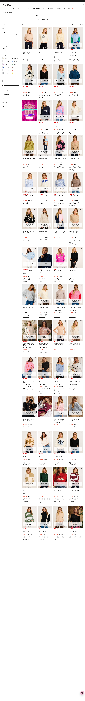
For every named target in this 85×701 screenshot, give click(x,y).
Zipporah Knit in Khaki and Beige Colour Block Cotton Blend (29, 492)
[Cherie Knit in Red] (60, 477)
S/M (24, 59)
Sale (73, 8)
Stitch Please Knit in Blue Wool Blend (28, 196)
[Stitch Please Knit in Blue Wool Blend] (29, 182)
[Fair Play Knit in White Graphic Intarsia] (45, 182)
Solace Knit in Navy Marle (75, 87)
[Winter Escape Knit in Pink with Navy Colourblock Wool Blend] (60, 218)
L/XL (27, 59)
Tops (28, 8)
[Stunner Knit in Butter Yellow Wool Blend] (60, 38)
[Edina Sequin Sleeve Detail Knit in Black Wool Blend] (75, 257)
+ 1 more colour (72, 55)
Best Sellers (50, 8)
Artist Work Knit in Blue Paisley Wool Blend (59, 196)
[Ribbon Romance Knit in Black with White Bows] (29, 218)
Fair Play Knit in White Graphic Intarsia (43, 196)
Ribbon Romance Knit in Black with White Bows (28, 232)
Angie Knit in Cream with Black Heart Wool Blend (74, 380)
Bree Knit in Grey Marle (28, 307)
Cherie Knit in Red (58, 490)
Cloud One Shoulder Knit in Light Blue (60, 380)
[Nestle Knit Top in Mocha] (75, 182)
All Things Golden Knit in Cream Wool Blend (74, 124)
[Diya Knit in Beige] (60, 517)
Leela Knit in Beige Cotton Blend (29, 455)
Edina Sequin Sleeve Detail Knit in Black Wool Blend (75, 271)
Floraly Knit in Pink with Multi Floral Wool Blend (59, 271)
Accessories (58, 8)
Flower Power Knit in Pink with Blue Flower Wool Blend (59, 125)
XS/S (55, 203)
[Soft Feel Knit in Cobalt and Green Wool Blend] (75, 38)
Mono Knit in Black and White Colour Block (44, 530)
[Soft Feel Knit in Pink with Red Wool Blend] (75, 294)
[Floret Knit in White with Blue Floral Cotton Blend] (60, 442)
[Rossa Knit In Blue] (60, 74)
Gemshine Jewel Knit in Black (44, 380)
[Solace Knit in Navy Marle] (75, 74)
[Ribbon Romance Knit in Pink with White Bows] (45, 330)
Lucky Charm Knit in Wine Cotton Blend (75, 491)
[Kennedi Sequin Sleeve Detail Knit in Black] (29, 406)
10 (42, 95)
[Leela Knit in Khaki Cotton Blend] (29, 145)
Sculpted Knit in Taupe (74, 158)
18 (39, 97)
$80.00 (18, 83)
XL (77, 59)
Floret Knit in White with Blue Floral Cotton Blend (59, 455)
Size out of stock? (57, 61)
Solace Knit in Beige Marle (60, 307)
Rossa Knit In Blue (58, 87)
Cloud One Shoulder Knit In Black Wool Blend (75, 530)
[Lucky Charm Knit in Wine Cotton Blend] (75, 477)
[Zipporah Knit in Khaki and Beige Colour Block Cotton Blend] (29, 477)
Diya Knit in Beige (58, 530)
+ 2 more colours (73, 235)
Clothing (17, 8)
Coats (47, 19)
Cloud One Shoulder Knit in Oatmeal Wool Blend (75, 232)
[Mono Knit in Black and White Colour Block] (45, 517)
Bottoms (33, 8)
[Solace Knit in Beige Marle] (60, 294)
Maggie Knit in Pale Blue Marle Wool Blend (74, 420)
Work (63, 8)
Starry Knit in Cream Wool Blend (44, 51)
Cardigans (38, 19)
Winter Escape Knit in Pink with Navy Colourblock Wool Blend (59, 233)
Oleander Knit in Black (74, 455)
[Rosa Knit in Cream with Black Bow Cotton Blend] (29, 74)
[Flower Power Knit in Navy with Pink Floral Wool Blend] (60, 145)
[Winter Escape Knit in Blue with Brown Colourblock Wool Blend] (45, 145)
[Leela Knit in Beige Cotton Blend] (29, 442)
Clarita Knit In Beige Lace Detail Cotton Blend (59, 344)
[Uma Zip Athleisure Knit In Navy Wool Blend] (45, 257)
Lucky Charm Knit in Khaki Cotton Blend (29, 530)
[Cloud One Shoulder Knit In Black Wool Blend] (75, 517)
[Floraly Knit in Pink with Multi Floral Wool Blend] (60, 257)
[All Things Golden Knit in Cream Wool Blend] (75, 110)
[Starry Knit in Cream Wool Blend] (45, 38)
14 (47, 95)
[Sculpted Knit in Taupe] (75, 145)
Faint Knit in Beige (43, 231)
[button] (5, 24)
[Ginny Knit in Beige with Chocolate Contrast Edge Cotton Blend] (29, 38)
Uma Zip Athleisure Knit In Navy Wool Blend (44, 271)
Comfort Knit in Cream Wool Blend (43, 308)
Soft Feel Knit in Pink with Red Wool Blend (75, 308)
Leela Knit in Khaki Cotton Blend (29, 159)
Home (3, 12)
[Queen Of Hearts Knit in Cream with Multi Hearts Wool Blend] (29, 330)
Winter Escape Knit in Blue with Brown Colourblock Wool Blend (44, 160)
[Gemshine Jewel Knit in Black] (45, 367)
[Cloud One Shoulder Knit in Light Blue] (60, 367)
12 (44, 95)
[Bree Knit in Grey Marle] (29, 294)
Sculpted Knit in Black (43, 87)
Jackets (43, 19)
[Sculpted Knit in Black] (45, 74)
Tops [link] (4, 50)
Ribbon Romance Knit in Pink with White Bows (44, 344)
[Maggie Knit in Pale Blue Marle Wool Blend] (75, 406)
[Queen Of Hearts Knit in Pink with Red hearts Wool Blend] (29, 367)
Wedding (69, 8)
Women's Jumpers (8, 12)
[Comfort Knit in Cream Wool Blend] (45, 294)
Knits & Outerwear (41, 8)
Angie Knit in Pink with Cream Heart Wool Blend (59, 420)
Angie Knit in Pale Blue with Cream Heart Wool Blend (28, 272)
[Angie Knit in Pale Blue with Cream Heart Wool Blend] (29, 257)
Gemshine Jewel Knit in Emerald (44, 491)
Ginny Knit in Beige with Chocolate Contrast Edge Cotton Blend (28, 52)
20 (42, 97)
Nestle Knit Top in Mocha (74, 195)
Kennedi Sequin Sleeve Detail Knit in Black (28, 420)
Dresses (23, 8)
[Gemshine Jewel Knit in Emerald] (45, 477)
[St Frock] (6, 4)
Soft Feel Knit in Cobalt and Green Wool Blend (75, 51)
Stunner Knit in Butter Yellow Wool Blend (58, 51)
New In (12, 8)
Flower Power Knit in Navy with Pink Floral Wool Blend (60, 159)
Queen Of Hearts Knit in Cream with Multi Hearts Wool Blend (28, 344)
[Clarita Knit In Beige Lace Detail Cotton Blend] (60, 330)
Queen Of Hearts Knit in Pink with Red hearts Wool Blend (29, 381)
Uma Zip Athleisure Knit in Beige (44, 455)
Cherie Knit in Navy (43, 123)
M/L (27, 95)
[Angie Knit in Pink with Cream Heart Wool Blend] (60, 406)
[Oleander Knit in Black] (75, 442)
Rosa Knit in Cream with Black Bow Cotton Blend (28, 88)
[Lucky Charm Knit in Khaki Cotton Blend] (29, 517)
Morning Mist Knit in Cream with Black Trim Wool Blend (75, 344)
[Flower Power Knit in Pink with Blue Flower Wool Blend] (60, 110)
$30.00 (4, 83)
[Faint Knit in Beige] (45, 218)
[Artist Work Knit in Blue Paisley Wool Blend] (60, 182)
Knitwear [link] (5, 48)
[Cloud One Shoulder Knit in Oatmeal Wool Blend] (75, 218)
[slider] (3, 85)
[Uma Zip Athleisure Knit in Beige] (45, 442)
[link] (4, 35)
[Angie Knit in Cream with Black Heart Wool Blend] (75, 367)
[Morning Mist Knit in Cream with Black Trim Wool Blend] (75, 330)
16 (49, 95)
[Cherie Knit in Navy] (45, 110)
